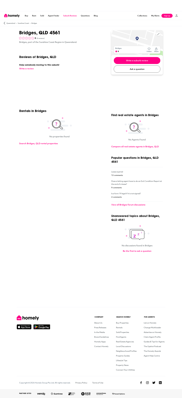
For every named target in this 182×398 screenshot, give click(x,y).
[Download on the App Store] (25, 326)
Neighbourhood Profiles (126, 351)
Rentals (119, 327)
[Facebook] (141, 382)
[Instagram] (147, 382)
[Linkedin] (160, 382)
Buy (26, 15)
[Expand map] (158, 34)
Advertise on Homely (152, 332)
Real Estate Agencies (125, 341)
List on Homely (150, 323)
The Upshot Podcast (152, 346)
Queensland (10, 23)
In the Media (99, 332)
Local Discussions (123, 346)
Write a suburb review (137, 60)
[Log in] (177, 16)
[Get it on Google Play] (41, 326)
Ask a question (137, 69)
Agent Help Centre (152, 355)
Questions (85, 15)
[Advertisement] (91, 5)
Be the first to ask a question (137, 250)
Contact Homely (101, 346)
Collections (142, 15)
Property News (122, 365)
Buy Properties (122, 323)
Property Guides (123, 355)
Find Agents (121, 337)
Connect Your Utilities (125, 370)
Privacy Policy (81, 382)
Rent (34, 15)
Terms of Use (97, 382)
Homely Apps (100, 341)
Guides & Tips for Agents (154, 341)
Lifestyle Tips (121, 360)
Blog (96, 15)
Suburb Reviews (70, 15)
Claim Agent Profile (152, 337)
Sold (42, 15)
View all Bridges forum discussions (128, 204)
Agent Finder (53, 15)
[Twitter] (153, 382)
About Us (98, 323)
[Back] (4, 23)
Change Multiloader (152, 327)
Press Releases (100, 327)
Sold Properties (122, 332)
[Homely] (33, 317)
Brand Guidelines (101, 337)
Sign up (167, 15)
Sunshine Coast (23, 23)
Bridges (34, 23)
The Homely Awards (152, 351)
